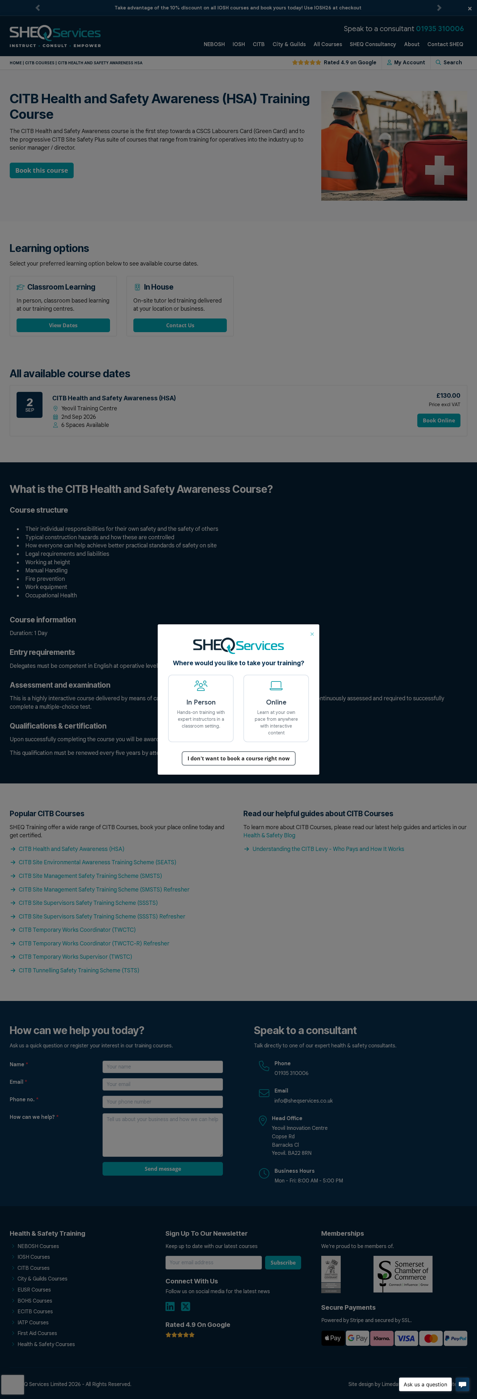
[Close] (312, 633)
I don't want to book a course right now (239, 758)
